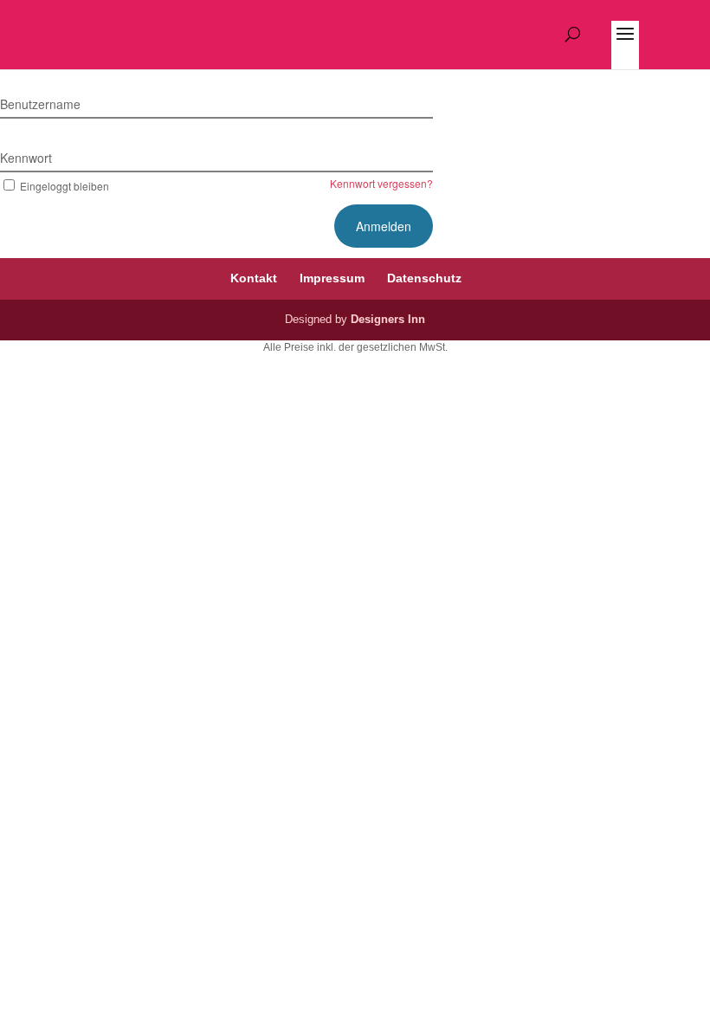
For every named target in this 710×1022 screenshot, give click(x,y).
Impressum (332, 278)
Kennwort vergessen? (381, 183)
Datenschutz (424, 278)
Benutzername (40, 104)
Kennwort (26, 157)
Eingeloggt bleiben (64, 185)
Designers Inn (388, 319)
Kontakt (253, 278)
